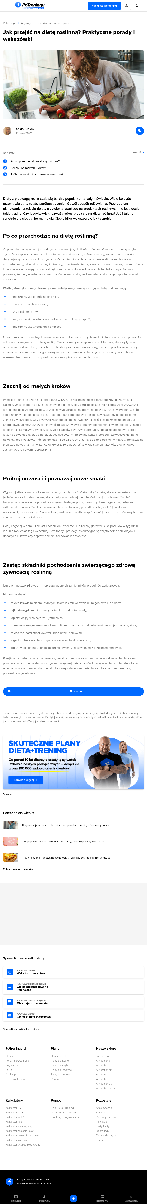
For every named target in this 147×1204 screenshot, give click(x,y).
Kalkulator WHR (15, 1117)
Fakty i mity (102, 1126)
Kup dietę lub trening (104, 5)
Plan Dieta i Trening (62, 1108)
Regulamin (12, 1065)
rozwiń (137, 152)
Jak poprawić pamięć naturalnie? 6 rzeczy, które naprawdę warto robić (63, 841)
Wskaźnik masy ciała (31, 972)
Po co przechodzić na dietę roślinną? (35, 161)
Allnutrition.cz (104, 1065)
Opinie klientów (60, 1056)
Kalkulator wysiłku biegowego (23, 1144)
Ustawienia (131, 1201)
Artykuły (26, 23)
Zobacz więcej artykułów (18, 869)
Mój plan (44, 1201)
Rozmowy (102, 1201)
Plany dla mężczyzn (62, 1065)
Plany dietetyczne (61, 1069)
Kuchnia (100, 1112)
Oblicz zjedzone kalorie (32, 1002)
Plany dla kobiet (60, 1060)
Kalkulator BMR (14, 1112)
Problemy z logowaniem (65, 1117)
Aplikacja (11, 1074)
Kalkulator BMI (14, 1108)
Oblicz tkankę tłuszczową (34, 1015)
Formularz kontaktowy (64, 1112)
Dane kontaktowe (16, 1079)
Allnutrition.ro (103, 1074)
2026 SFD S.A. (41, 1179)
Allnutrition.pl (103, 1060)
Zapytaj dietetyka (106, 1135)
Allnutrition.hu (104, 1079)
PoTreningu (9, 23)
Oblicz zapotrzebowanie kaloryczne (33, 987)
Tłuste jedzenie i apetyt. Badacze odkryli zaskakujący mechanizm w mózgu (66, 857)
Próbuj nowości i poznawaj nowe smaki (37, 174)
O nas (9, 1056)
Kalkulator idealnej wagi (19, 1126)
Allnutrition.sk (104, 1069)
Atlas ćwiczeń (104, 1108)
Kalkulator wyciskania (18, 1140)
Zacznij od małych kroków (28, 168)
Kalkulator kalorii (15, 1121)
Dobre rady (102, 1131)
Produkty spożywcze (108, 1117)
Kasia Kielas (24, 129)
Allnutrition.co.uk (105, 1088)
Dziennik (16, 1201)
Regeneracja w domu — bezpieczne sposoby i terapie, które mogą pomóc (66, 825)
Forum (100, 1140)
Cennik (55, 1079)
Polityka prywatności (17, 1060)
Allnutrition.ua (104, 1083)
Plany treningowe (61, 1074)
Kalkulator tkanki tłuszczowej (22, 1135)
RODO (9, 1069)
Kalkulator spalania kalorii (20, 1131)
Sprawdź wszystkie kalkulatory (21, 1029)
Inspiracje (101, 1121)
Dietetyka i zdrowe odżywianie (54, 23)
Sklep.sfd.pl (102, 1056)
